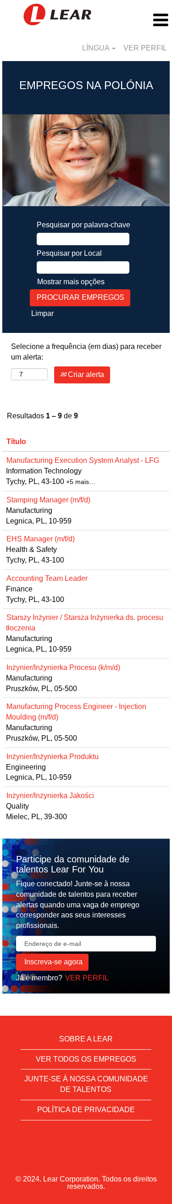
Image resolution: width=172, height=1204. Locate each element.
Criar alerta (85, 374)
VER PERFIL (145, 48)
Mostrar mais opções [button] (71, 282)
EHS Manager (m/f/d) (40, 539)
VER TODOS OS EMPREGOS (86, 1059)
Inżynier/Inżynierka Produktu (52, 756)
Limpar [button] (42, 313)
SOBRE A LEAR (86, 1039)
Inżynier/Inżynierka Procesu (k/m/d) (63, 667)
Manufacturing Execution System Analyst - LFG (82, 460)
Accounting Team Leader (47, 578)
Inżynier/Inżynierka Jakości (50, 795)
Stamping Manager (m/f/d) (48, 500)
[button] (143, 20)
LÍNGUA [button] (96, 48)
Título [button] (16, 441)
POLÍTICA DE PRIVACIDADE (86, 1110)
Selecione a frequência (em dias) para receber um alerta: (86, 352)
